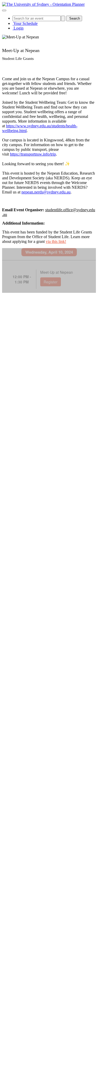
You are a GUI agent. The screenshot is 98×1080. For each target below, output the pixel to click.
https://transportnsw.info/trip (33, 154)
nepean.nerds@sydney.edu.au (46, 192)
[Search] (63, 18)
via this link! (56, 241)
